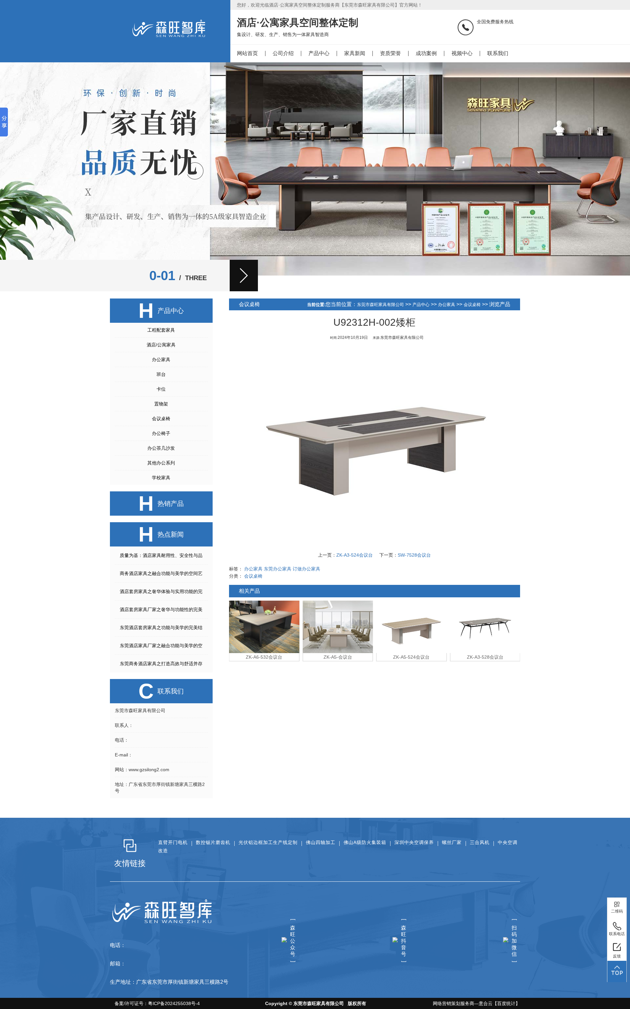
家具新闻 (354, 53)
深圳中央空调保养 (414, 842)
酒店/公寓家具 (161, 344)
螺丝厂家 (452, 842)
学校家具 (161, 477)
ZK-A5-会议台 (264, 657)
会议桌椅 (161, 418)
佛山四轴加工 (320, 842)
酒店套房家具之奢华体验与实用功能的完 (161, 591)
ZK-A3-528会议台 (411, 657)
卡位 (161, 389)
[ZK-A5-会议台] (264, 627)
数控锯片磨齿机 (213, 842)
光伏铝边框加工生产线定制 (268, 842)
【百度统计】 (506, 1003)
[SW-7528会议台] (485, 627)
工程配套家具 (161, 330)
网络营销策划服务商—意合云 (463, 1003)
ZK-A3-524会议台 (354, 555)
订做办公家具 (306, 568)
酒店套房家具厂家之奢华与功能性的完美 (161, 609)
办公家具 (161, 359)
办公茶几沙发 (161, 448)
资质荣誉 (390, 53)
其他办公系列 (161, 463)
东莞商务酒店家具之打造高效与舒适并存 (161, 663)
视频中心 (462, 53)
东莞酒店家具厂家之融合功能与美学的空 (161, 645)
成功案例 (426, 53)
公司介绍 (283, 53)
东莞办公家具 (277, 568)
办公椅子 (161, 433)
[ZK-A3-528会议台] (411, 627)
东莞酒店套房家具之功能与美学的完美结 (161, 627)
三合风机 (480, 842)
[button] (244, 275)
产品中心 (318, 53)
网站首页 (247, 53)
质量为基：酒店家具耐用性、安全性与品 (161, 555)
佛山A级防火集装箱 (365, 842)
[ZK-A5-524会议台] (338, 627)
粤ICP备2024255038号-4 (174, 1003)
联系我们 (497, 53)
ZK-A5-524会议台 (338, 657)
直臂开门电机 (173, 842)
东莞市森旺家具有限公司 (380, 304)
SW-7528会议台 (414, 555)
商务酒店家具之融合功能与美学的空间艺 (161, 573)
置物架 (161, 404)
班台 (161, 374)
